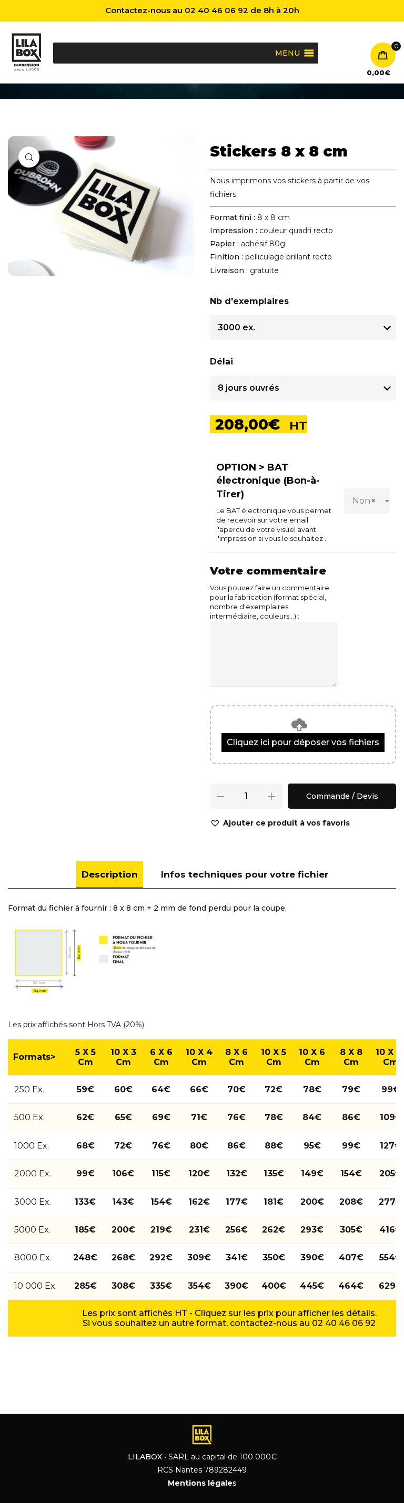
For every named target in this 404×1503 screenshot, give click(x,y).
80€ (199, 1146)
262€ (273, 1230)
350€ (273, 1257)
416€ (390, 1230)
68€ (85, 1146)
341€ (237, 1257)
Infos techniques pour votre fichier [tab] (244, 874)
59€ (85, 1089)
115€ (161, 1173)
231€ (199, 1230)
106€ (123, 1173)
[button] (280, 823)
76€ (236, 1117)
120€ (199, 1173)
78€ (312, 1089)
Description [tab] (110, 874)
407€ (351, 1257)
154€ (351, 1173)
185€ (85, 1230)
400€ (273, 1286)
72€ (273, 1089)
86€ (351, 1117)
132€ (236, 1173)
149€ (312, 1173)
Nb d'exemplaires (249, 301)
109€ (391, 1117)
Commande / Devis (342, 796)
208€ (351, 1202)
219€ (161, 1230)
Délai (221, 362)
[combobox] (367, 501)
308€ (123, 1286)
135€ (274, 1173)
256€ (236, 1230)
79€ (351, 1089)
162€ (199, 1202)
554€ (390, 1257)
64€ (161, 1089)
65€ (123, 1117)
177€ (237, 1202)
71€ (199, 1117)
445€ (312, 1286)
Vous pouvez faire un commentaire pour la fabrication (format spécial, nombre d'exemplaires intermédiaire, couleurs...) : (269, 602)
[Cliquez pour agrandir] (28, 157)
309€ (199, 1257)
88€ (274, 1146)
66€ (199, 1089)
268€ (123, 1257)
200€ (312, 1202)
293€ (312, 1230)
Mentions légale (200, 1483)
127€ (390, 1146)
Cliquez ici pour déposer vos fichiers (303, 742)
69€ (161, 1117)
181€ (274, 1202)
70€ (236, 1089)
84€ (311, 1117)
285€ (85, 1286)
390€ (312, 1257)
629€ (390, 1286)
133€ (85, 1202)
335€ (161, 1286)
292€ (161, 1257)
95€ (312, 1146)
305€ (351, 1230)
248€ (85, 1257)
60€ (123, 1089)
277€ (390, 1202)
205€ (390, 1173)
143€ (123, 1202)
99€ (390, 1089)
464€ (350, 1286)
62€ (85, 1117)
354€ (199, 1286)
